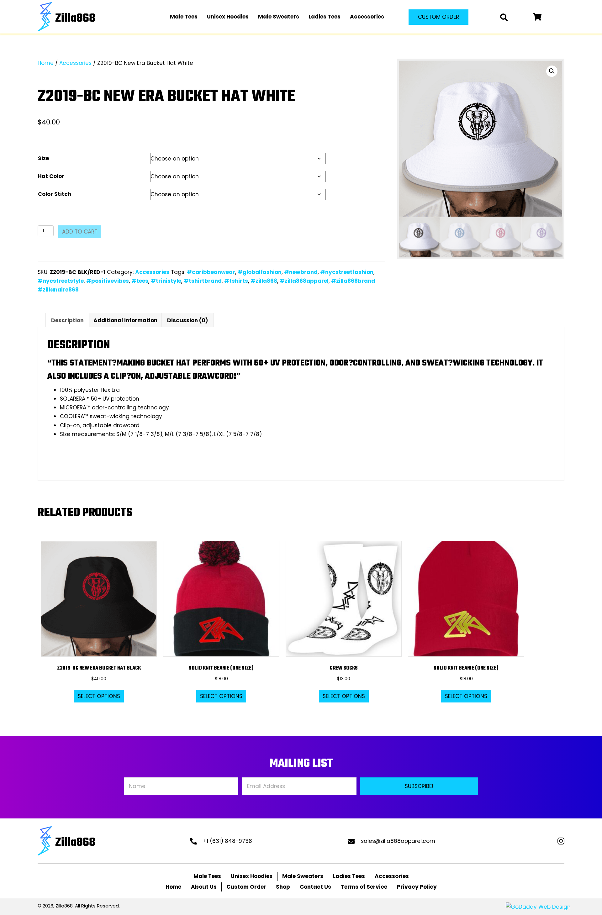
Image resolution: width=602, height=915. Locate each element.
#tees (139, 281)
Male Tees (207, 876)
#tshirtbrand (203, 281)
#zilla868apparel (304, 281)
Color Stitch (54, 194)
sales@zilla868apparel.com (398, 841)
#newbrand (301, 272)
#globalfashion (260, 272)
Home (46, 63)
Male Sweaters (302, 876)
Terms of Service (364, 887)
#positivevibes (107, 281)
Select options (99, 696)
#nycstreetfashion (346, 272)
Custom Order (246, 887)
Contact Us (315, 887)
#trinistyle (166, 281)
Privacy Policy (417, 887)
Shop (283, 887)
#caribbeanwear (211, 272)
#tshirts (236, 281)
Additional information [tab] (125, 320)
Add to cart (80, 231)
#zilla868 (264, 281)
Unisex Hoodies (251, 876)
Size (43, 158)
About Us (204, 887)
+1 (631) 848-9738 (227, 841)
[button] (438, 16)
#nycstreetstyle (61, 281)
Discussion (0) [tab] (187, 320)
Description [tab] (67, 320)
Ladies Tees (349, 876)
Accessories (75, 63)
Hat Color (51, 176)
